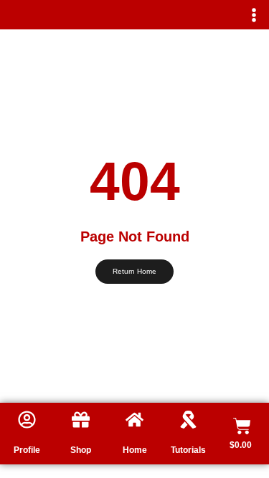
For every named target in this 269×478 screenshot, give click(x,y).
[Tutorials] (188, 420)
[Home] (134, 420)
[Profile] (27, 420)
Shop (80, 450)
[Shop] (81, 420)
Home (135, 450)
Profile (27, 450)
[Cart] (242, 426)
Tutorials (188, 450)
